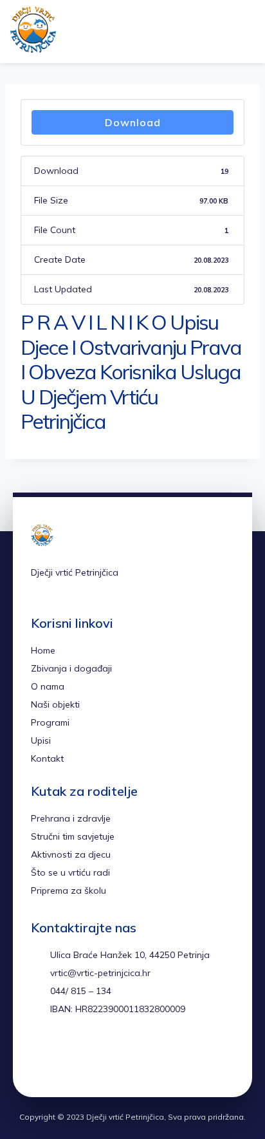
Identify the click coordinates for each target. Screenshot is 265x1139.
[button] (213, 32)
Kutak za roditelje (84, 791)
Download (133, 122)
